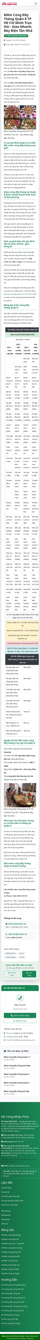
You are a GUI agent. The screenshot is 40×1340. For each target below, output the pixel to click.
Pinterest (6, 1215)
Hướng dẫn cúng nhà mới (13, 1302)
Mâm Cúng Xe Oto (10, 1260)
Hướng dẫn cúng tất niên (13, 1310)
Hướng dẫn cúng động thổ (14, 1298)
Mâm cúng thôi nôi (11, 1239)
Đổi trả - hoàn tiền (10, 1205)
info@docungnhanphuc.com (23, 1040)
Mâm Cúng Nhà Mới (11, 1256)
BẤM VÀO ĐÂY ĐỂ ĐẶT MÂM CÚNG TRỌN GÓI (20, 1336)
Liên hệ (6, 1192)
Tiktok (5, 1224)
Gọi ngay (29, 974)
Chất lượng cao (10, 953)
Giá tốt (22, 957)
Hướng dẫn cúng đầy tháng (14, 1285)
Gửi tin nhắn (13, 974)
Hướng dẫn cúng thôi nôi (13, 1289)
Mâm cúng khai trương (12, 1248)
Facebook (7, 1211)
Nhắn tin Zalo (21, 1021)
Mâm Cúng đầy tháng (12, 1235)
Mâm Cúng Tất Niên (11, 1269)
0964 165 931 (17, 937)
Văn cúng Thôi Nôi (10, 1319)
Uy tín (21, 953)
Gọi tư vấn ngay (21, 1015)
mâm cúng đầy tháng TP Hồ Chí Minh (20, 294)
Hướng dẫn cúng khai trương (15, 1306)
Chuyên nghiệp (10, 957)
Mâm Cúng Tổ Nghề (11, 1273)
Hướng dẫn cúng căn (11, 1293)
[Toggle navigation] (36, 3)
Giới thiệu (7, 1188)
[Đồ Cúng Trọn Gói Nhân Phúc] (9, 3)
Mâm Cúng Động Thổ (12, 1252)
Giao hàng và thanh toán (13, 1200)
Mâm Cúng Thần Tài (11, 1265)
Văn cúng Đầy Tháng (11, 1323)
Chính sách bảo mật (11, 1196)
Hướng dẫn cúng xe (11, 1315)
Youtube (6, 1219)
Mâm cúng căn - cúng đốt (13, 1243)
